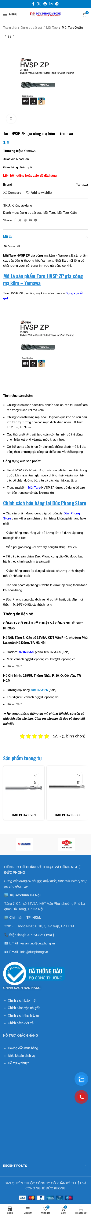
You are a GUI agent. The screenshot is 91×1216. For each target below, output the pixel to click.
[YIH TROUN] (67, 844)
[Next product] (14, 36)
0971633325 (26, 652)
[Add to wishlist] (35, 775)
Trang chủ (10, 27)
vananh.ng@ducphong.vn (37, 943)
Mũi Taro (52, 27)
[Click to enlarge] (11, 119)
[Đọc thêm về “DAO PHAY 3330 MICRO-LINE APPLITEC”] (78, 782)
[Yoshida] (24, 844)
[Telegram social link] (57, 4)
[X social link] (39, 4)
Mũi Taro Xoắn (72, 27)
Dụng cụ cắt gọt (31, 27)
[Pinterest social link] (45, 4)
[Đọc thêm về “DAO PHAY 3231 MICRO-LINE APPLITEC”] (35, 782)
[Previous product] (5, 36)
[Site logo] (45, 14)
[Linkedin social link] (51, 4)
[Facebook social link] (33, 4)
